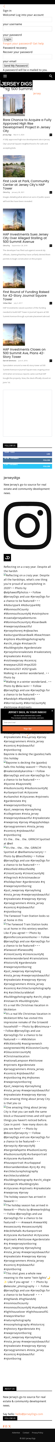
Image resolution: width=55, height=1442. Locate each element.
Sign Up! (27, 729)
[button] (27, 712)
